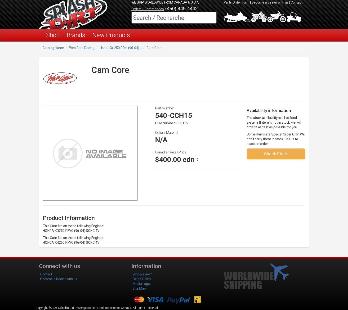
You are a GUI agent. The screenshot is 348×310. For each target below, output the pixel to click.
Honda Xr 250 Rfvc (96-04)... (120, 48)
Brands (76, 35)
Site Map (139, 288)
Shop (53, 35)
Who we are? (142, 274)
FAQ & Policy (142, 279)
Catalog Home (53, 48)
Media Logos (142, 284)
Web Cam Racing (81, 48)
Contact (297, 2)
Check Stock (276, 153)
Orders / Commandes (147, 9)
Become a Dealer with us (270, 2)
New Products (111, 35)
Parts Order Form (237, 2)
